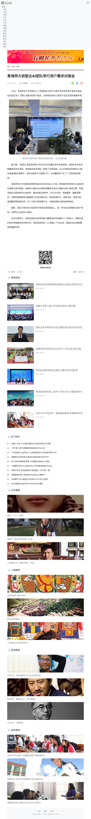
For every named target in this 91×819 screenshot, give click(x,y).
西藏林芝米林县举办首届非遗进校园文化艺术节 (30, 457)
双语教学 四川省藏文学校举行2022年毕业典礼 (29, 479)
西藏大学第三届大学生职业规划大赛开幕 (56, 306)
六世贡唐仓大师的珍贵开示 (18, 643)
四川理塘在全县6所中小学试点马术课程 (27, 484)
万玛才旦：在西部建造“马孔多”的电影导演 (24, 675)
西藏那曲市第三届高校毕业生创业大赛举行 (28, 475)
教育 (18, 66)
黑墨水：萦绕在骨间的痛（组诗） (20, 539)
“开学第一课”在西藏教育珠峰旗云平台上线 (28, 448)
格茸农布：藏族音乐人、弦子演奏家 (21, 699)
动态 (13, 66)
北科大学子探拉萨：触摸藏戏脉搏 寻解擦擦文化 (59, 413)
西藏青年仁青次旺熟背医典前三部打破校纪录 (25, 779)
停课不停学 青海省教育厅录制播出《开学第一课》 (31, 470)
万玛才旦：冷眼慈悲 (15, 723)
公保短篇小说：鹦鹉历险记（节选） (21, 563)
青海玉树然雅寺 (13, 619)
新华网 (25, 83)
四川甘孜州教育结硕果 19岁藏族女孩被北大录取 (30, 461)
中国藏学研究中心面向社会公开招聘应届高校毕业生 (31, 466)
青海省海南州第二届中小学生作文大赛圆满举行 (59, 391)
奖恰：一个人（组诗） (16, 515)
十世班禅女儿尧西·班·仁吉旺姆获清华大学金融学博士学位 (34, 452)
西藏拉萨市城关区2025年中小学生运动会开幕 (58, 349)
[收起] (88, 3)
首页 (8, 66)
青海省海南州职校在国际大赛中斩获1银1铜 (57, 370)
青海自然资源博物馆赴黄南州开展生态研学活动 (59, 284)
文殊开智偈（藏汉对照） (17, 595)
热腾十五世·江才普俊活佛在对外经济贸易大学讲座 (31, 444)
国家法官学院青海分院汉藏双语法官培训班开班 (59, 327)
